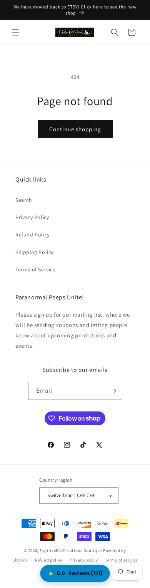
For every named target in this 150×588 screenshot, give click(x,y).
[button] (15, 32)
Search (23, 200)
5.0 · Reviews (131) (79, 573)
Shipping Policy (34, 252)
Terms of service (121, 560)
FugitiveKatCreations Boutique (71, 550)
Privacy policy (84, 560)
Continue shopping (75, 129)
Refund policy (48, 560)
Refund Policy (32, 234)
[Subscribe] (113, 391)
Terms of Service (35, 269)
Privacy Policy (32, 217)
